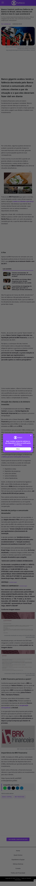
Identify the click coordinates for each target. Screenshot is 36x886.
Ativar (18, 449)
